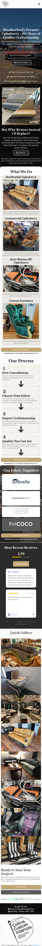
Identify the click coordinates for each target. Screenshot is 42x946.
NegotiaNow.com (36, 945)
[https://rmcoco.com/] (21, 524)
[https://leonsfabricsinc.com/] (21, 511)
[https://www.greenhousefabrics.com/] (21, 498)
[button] (39, 4)
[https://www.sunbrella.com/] (21, 481)
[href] (21, 899)
